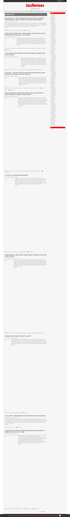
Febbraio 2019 (53, 120)
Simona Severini (34, 48)
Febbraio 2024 (53, 54)
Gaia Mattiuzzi (30, 48)
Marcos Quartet (13, 508)
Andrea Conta (8, 48)
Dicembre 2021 (53, 89)
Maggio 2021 (53, 99)
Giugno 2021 (53, 97)
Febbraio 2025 (53, 38)
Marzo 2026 (53, 21)
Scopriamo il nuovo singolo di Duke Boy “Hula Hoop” (18, 336)
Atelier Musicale (8, 30)
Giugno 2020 (53, 112)
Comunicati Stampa (43, 48)
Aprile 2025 (53, 35)
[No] (68, 515)
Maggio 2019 (53, 119)
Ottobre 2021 (53, 92)
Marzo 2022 (53, 85)
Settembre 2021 (53, 93)
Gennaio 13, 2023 (14, 433)
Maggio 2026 (53, 19)
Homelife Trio (13, 69)
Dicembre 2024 (53, 40)
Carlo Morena (14, 30)
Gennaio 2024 (53, 55)
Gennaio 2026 (53, 24)
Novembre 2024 (53, 42)
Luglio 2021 (53, 96)
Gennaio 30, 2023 (14, 36)
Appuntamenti (20, 30)
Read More (6, 27)
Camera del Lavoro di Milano (15, 171)
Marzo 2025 (53, 36)
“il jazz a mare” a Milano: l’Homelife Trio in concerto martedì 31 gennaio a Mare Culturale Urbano (25, 54)
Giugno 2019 (53, 118)
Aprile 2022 (53, 84)
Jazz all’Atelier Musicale (28, 171)
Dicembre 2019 (53, 116)
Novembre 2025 (53, 27)
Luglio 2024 (53, 47)
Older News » (43, 511)
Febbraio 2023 (53, 70)
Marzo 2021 (53, 101)
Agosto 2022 (53, 78)
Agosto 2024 (53, 46)
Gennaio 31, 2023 (14, 21)
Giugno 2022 (53, 81)
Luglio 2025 (53, 31)
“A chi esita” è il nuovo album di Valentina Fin (16, 175)
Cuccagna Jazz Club (14, 48)
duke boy (7, 412)
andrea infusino (7, 21)
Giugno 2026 (53, 17)
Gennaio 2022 (53, 88)
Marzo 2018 (53, 123)
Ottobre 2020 (53, 108)
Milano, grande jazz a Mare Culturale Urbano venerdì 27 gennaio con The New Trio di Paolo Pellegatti (25, 255)
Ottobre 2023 (53, 59)
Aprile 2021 (53, 100)
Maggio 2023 (53, 66)
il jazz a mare (17, 69)
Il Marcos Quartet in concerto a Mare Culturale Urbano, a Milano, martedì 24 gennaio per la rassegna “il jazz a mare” (24, 431)
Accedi (52, 129)
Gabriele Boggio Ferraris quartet (22, 48)
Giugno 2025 (53, 32)
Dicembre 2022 (53, 73)
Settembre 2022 (53, 77)
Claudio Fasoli (22, 171)
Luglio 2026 (53, 16)
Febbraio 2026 (53, 23)
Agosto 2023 (53, 62)
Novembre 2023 (53, 58)
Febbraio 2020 (53, 115)
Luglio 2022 (53, 80)
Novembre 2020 (53, 107)
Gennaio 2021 (53, 104)
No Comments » (27, 30)
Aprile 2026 (53, 20)
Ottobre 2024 (53, 43)
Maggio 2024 (53, 50)
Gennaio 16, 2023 (14, 417)
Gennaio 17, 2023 (14, 96)
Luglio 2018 (53, 122)
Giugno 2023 (53, 65)
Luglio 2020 (53, 111)
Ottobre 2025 (53, 28)
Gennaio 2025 (53, 39)
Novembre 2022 (53, 74)
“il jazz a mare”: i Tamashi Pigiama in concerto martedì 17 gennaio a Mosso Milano (25, 416)
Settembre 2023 (53, 61)
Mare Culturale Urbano (23, 69)
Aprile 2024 (53, 51)
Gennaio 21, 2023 (14, 56)
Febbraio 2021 (53, 103)
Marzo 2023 (53, 69)
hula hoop (11, 412)
